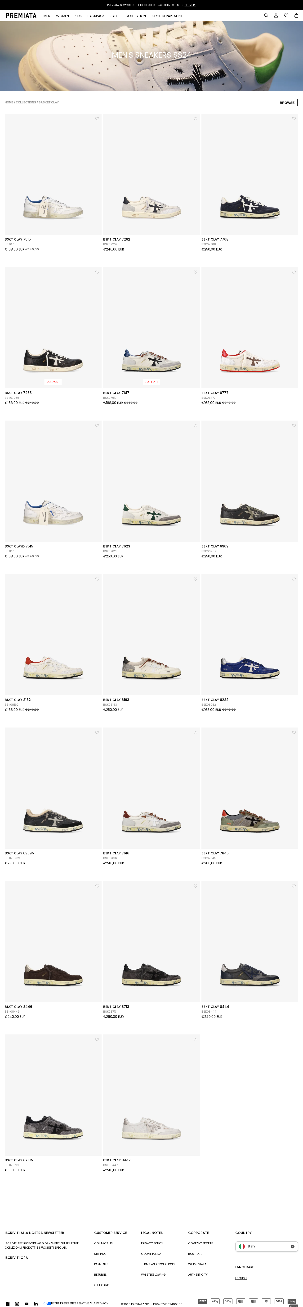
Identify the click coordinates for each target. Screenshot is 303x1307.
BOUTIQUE (195, 1254)
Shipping (100, 1254)
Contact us (103, 1243)
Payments (101, 1264)
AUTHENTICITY (198, 1275)
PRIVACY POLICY (152, 1243)
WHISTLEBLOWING (153, 1275)
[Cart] (296, 15)
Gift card (101, 1285)
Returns (100, 1275)
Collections (26, 102)
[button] (97, 117)
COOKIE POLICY (151, 1254)
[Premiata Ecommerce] (21, 16)
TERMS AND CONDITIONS (158, 1264)
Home (9, 102)
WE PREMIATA (197, 1264)
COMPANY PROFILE (200, 1243)
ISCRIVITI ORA (16, 1258)
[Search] (266, 15)
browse (287, 103)
